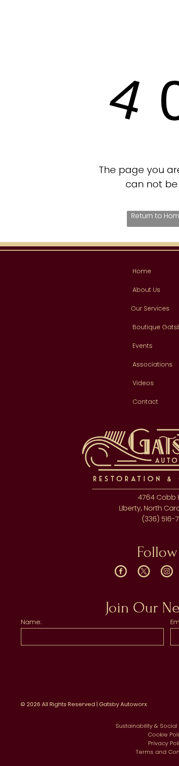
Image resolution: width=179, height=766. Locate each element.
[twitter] (144, 572)
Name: (31, 621)
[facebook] (121, 572)
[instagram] (167, 572)
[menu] (166, 13)
